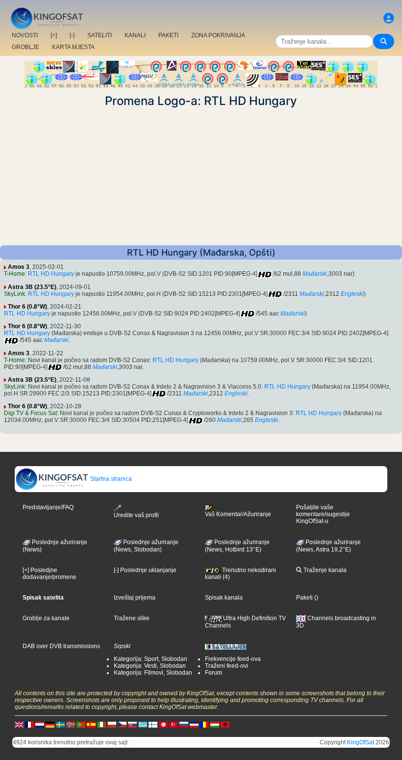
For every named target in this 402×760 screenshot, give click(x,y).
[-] (72, 35)
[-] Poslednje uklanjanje (145, 570)
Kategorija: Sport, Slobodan (150, 658)
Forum (213, 672)
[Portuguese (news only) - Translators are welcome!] (80, 724)
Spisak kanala (224, 597)
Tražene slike (132, 618)
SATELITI (99, 35)
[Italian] (101, 724)
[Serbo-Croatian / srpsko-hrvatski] (194, 724)
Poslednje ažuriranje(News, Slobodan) (146, 546)
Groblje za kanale (46, 618)
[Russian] (183, 724)
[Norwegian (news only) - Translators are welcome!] (70, 724)
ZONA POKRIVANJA (218, 35)
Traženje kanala (324, 570)
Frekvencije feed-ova (233, 658)
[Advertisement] (201, 176)
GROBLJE (25, 47)
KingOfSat (360, 742)
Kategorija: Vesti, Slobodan (150, 665)
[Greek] (142, 724)
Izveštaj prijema (134, 597)
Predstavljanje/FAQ (48, 507)
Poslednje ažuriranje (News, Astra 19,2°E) (328, 546)
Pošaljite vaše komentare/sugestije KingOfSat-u (323, 514)
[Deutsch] (50, 724)
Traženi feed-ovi (226, 665)
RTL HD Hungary (51, 273)
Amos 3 (18, 266)
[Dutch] (39, 724)
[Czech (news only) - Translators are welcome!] (122, 724)
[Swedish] (60, 724)
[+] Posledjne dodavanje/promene (49, 573)
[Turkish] (173, 724)
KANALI (135, 35)
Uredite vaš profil (136, 515)
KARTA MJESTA (73, 47)
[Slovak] (132, 724)
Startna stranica (110, 478)
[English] (19, 724)
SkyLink (14, 293)
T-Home (14, 273)
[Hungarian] (214, 724)
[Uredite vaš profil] (388, 18)
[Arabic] (163, 724)
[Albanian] (225, 724)
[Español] (91, 724)
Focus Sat (43, 413)
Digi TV (14, 413)
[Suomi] (153, 724)
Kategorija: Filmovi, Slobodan (153, 672)
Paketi (304, 597)
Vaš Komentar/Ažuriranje (238, 514)
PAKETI (168, 35)
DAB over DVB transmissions (61, 646)
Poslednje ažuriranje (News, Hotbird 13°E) (237, 546)
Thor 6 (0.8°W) (27, 306)
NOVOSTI (25, 35)
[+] (53, 35)
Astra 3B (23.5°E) (32, 287)
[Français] (29, 724)
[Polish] (111, 724)
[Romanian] (204, 724)
